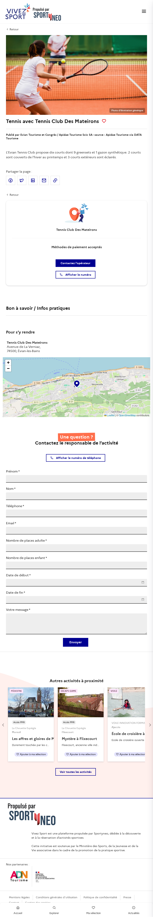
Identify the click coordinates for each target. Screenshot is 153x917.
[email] (44, 180)
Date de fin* (15, 592)
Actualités (133, 913)
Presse (127, 897)
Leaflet (111, 415)
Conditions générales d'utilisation (56, 897)
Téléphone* (15, 506)
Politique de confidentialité (100, 897)
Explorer (54, 913)
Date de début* (18, 575)
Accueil (18, 913)
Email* (11, 523)
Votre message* (18, 610)
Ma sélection (93, 913)
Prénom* (13, 471)
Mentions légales (19, 897)
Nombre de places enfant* (26, 558)
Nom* (11, 489)
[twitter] (21, 180)
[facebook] (10, 180)
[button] (76, 383)
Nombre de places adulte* (26, 540)
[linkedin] (32, 180)
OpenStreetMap (127, 415)
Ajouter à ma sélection (33, 754)
